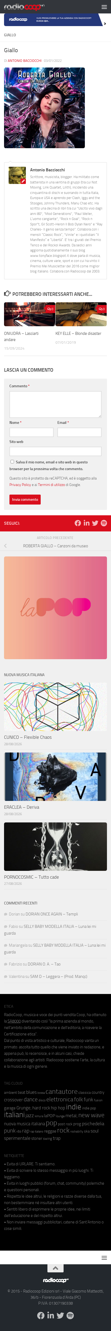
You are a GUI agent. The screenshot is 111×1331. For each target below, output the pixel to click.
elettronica (59, 1099)
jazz (30, 1116)
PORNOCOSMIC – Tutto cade (31, 877)
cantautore (62, 1091)
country (98, 1092)
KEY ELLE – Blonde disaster (78, 333)
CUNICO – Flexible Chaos (28, 737)
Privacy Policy (20, 484)
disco (42, 1100)
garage (10, 1108)
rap (25, 1131)
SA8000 (14, 1021)
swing (47, 1139)
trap (57, 1138)
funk (88, 1100)
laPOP (49, 1115)
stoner (36, 1138)
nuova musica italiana (24, 1123)
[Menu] (104, 6)
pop (51, 1123)
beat (21, 1092)
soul (95, 1131)
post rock (65, 1124)
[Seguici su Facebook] (78, 523)
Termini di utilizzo (51, 484)
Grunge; (24, 1107)
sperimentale (17, 1138)
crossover (13, 1099)
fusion (98, 1100)
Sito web (16, 441)
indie (73, 1106)
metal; (71, 1115)
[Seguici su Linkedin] (86, 523)
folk (78, 1099)
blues (31, 1092)
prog (77, 1123)
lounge (60, 1116)
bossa (41, 1093)
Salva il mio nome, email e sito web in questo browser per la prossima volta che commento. (48, 465)
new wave (91, 1115)
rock (63, 1130)
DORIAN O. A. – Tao (44, 964)
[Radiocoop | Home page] (31, 6)
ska (87, 1131)
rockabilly (76, 1131)
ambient (10, 1092)
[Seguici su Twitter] (95, 523)
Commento (19, 386)
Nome (15, 422)
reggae (50, 1131)
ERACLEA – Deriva (21, 807)
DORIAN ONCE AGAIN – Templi (52, 914)
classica (84, 1092)
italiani (14, 1114)
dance (31, 1099)
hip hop (58, 1107)
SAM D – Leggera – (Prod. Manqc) (58, 976)
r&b (18, 1131)
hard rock (41, 1107)
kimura (39, 1116)
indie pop (89, 1108)
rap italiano (36, 1131)
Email (63, 422)
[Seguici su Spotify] (103, 523)
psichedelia (93, 1124)
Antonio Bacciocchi (24, 61)
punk (10, 1130)
